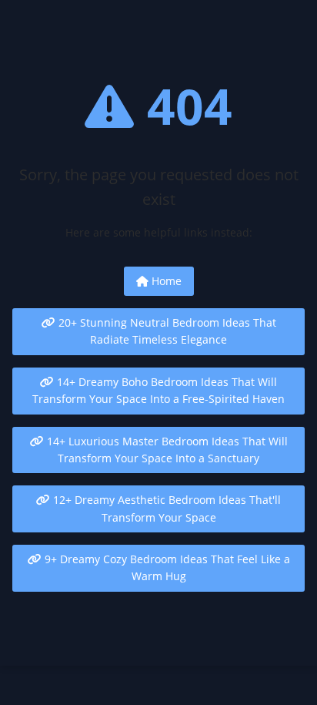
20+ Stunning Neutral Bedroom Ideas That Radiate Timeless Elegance (165, 331)
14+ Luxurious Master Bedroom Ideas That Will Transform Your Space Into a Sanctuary (166, 449)
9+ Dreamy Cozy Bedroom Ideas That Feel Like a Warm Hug (166, 567)
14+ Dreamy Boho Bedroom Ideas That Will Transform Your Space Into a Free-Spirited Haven (158, 390)
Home (165, 281)
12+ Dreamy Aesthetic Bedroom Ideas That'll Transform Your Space (165, 508)
